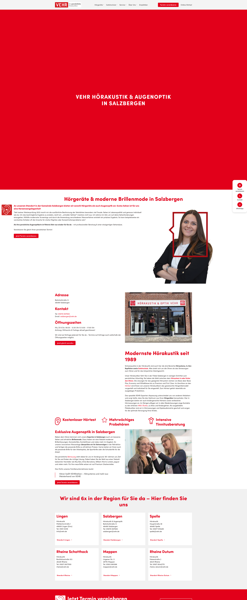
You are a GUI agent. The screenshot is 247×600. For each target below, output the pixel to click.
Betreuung (72, 457)
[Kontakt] (245, 595)
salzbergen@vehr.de (68, 316)
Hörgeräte (99, 5)
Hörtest (128, 386)
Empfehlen (143, 5)
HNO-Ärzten (143, 405)
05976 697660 (64, 314)
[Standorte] (245, 593)
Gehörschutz (111, 5)
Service (122, 5)
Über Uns (132, 5)
